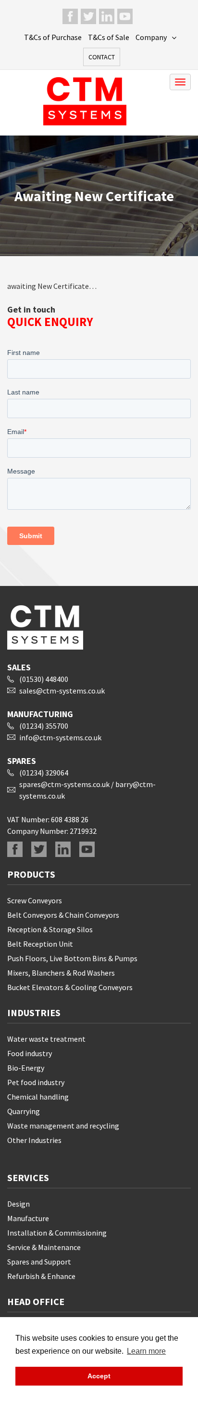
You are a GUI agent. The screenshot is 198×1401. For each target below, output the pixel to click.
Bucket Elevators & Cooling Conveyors (70, 987)
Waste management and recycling (63, 1125)
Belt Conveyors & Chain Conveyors (63, 915)
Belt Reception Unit (40, 944)
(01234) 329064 (43, 772)
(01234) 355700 (43, 726)
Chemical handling (38, 1097)
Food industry (29, 1053)
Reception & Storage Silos (50, 929)
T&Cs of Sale (108, 37)
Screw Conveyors (34, 900)
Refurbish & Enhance (41, 1276)
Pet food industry (35, 1082)
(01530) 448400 (43, 679)
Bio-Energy (25, 1068)
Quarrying (23, 1111)
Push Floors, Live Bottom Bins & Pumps (72, 958)
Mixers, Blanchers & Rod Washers (61, 973)
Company (151, 37)
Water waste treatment (46, 1039)
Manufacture (28, 1218)
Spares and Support (39, 1261)
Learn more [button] (146, 1351)
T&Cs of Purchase (53, 37)
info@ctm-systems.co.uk (60, 737)
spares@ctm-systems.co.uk (64, 784)
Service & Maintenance (44, 1247)
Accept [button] (99, 1376)
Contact (101, 57)
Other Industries (34, 1140)
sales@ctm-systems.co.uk (62, 690)
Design (18, 1204)
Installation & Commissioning (57, 1233)
